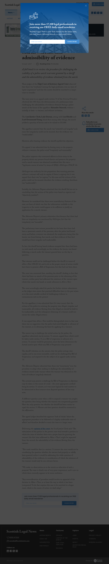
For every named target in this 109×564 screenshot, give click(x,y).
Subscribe (72, 42)
